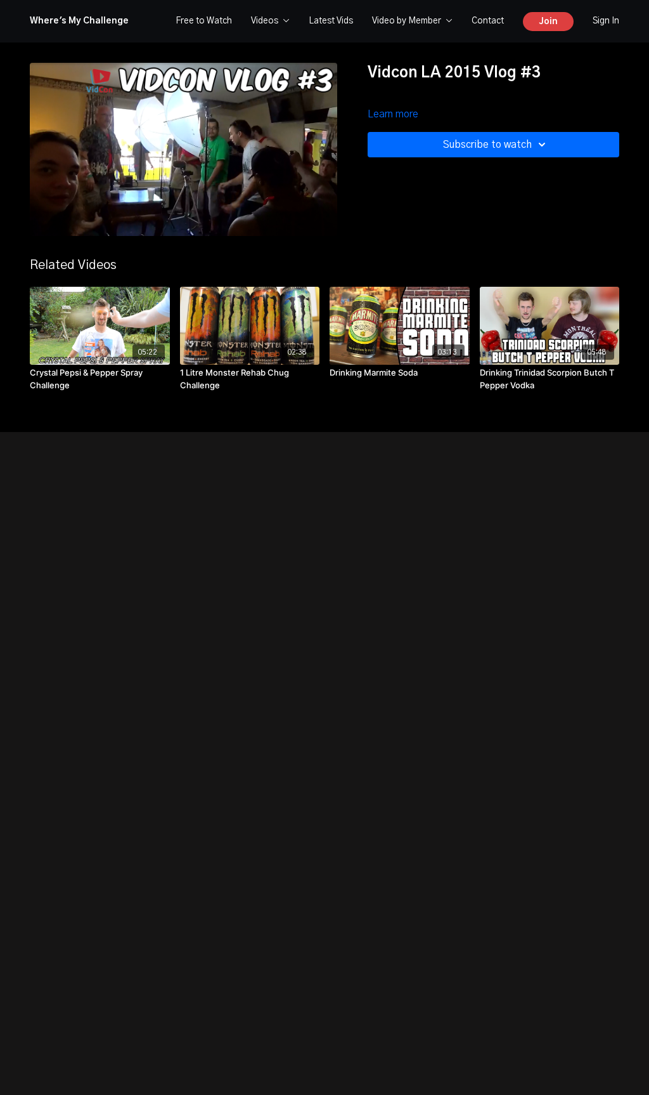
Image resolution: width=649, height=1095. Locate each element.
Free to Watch (204, 20)
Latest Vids (331, 20)
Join (548, 21)
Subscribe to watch (487, 145)
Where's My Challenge (79, 20)
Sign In (606, 20)
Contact (488, 20)
